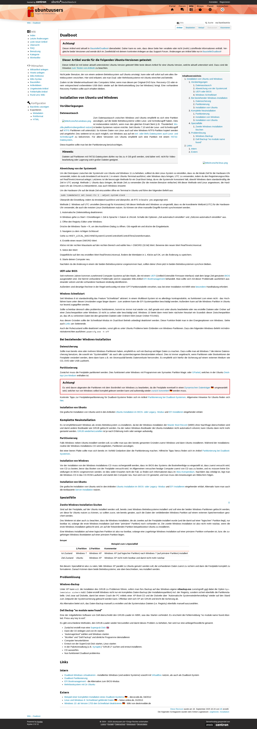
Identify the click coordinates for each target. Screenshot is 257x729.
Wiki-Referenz (37, 76)
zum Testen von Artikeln (83, 68)
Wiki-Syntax (36, 79)
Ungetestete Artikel (39, 88)
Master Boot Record (177, 425)
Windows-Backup (204, 136)
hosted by (31, 2)
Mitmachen (222, 6)
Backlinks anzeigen (39, 107)
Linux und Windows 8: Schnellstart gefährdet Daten (89, 700)
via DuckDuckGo (222, 23)
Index (32, 35)
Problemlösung (198, 133)
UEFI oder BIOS (203, 91)
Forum (182, 6)
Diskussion (212, 28)
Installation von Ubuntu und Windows (204, 79)
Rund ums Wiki (37, 95)
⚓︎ (229, 502)
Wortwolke (35, 57)
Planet (210, 6)
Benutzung (35, 51)
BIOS (227, 276)
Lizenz (103, 724)
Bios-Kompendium (186, 472)
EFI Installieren (176, 412)
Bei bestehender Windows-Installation (209, 98)
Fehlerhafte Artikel (38, 92)
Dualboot (36, 23)
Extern (194, 152)
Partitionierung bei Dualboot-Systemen (167, 397)
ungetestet (214, 712)
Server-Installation (84, 490)
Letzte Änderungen (39, 38)
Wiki (191, 6)
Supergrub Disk (98, 627)
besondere (201, 287)
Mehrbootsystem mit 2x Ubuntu (79, 684)
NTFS (66, 130)
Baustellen (35, 82)
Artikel (179, 27)
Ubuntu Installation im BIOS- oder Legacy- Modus (140, 412)
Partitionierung (202, 104)
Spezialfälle (196, 123)
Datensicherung (203, 101)
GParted (196, 372)
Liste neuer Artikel (38, 42)
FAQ (32, 48)
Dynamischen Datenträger (197, 387)
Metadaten (38, 113)
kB (221, 709)
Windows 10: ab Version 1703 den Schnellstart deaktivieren (93, 703)
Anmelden (213, 2)
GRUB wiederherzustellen (90, 431)
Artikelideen (35, 85)
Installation (224, 712)
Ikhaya (200, 6)
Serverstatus (142, 724)
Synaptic (97, 647)
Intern (194, 149)
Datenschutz (120, 724)
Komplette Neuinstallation (203, 110)
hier (61, 400)
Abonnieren (225, 28)
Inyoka (40, 722)
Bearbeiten (190, 28)
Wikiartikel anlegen (39, 69)
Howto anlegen (37, 72)
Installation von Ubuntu (207, 107)
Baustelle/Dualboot (99, 48)
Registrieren (225, 2)
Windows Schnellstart (206, 95)
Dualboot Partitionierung (75, 678)
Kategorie (34, 54)
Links (189, 145)
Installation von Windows (208, 117)
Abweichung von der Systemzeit (211, 88)
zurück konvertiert (160, 391)
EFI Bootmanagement (154, 279)
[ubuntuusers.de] (45, 12)
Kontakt (111, 724)
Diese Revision (176, 709)
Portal (172, 6)
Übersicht (34, 45)
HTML (36, 119)
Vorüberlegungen (199, 82)
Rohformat (38, 116)
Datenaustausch (203, 85)
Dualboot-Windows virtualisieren (79, 675)
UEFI (153, 276)
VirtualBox (157, 675)
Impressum (131, 724)
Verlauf (201, 28)
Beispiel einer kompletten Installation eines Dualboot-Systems (94, 697)
